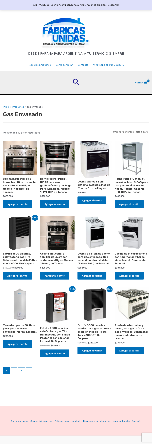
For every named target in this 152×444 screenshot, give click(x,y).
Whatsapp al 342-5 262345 (108, 64)
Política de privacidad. (67, 420)
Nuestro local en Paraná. (127, 420)
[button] (76, 83)
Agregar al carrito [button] (17, 204)
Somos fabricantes (41, 420)
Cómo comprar (19, 420)
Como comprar (64, 64)
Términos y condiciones (96, 420)
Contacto (83, 64)
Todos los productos (39, 64)
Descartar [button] (113, 4)
